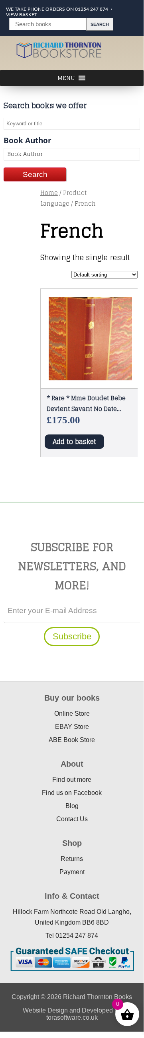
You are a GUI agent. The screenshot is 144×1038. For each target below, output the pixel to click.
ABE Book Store (72, 739)
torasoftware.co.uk (72, 1017)
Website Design (45, 1010)
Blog (72, 805)
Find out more (71, 779)
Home (49, 192)
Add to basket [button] (74, 441)
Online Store (72, 713)
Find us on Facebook (72, 792)
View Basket (21, 14)
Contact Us (72, 819)
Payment (72, 872)
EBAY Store (72, 726)
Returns (72, 858)
